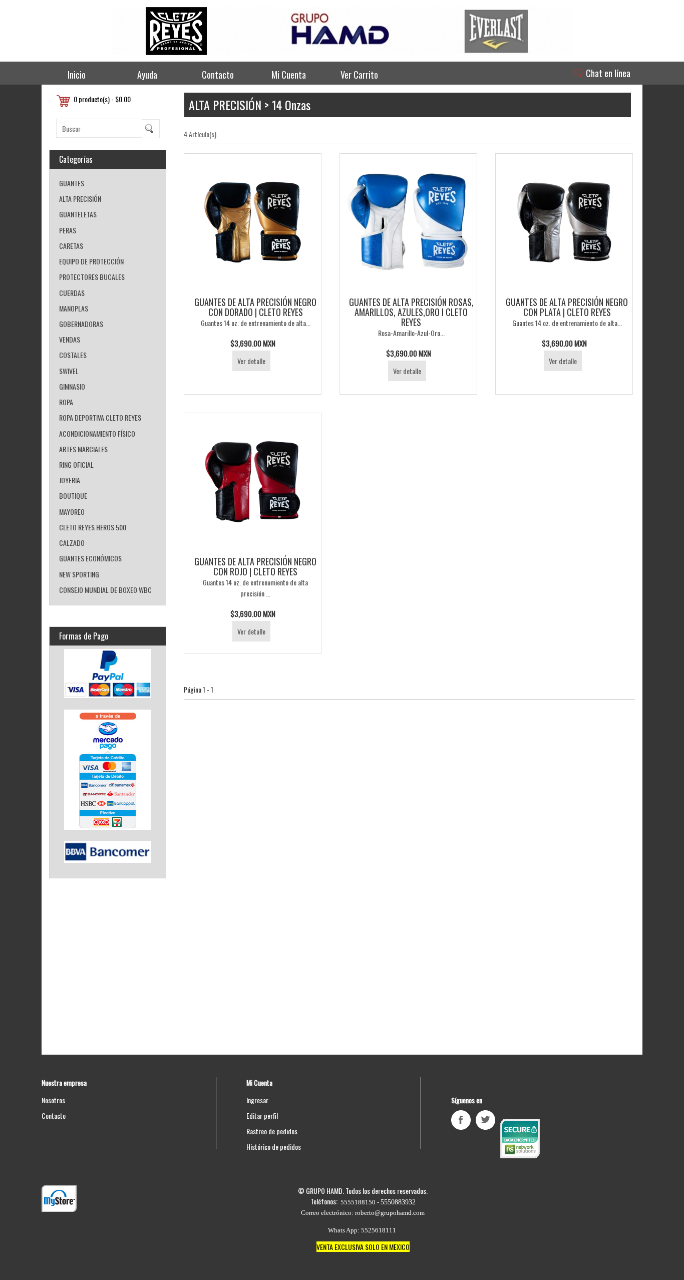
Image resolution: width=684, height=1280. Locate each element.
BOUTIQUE (73, 495)
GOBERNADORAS (81, 323)
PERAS (67, 230)
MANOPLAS (73, 308)
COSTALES (73, 355)
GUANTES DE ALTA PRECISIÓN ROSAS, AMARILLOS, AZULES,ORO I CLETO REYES (411, 312)
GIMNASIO (72, 386)
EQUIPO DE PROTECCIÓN (91, 261)
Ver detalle (251, 361)
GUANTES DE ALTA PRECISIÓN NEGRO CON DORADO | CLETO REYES (255, 306)
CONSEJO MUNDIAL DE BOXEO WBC (105, 589)
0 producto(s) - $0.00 (102, 99)
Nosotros (53, 1100)
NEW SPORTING (79, 574)
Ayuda (147, 74)
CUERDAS (72, 292)
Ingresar (257, 1100)
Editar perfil (262, 1115)
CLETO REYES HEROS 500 (92, 527)
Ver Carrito (359, 74)
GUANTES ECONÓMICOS (90, 558)
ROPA (66, 402)
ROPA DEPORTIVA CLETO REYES (100, 417)
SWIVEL (69, 371)
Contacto (218, 74)
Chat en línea (607, 73)
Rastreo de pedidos (271, 1131)
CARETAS (71, 245)
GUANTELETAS (78, 214)
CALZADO (72, 542)
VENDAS (69, 339)
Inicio (77, 74)
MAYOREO (72, 511)
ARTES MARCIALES (83, 449)
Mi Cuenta (288, 74)
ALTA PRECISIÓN (80, 198)
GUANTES (71, 183)
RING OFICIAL (76, 464)
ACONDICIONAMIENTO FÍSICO (97, 433)
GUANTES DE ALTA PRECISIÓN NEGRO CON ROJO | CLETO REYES (255, 566)
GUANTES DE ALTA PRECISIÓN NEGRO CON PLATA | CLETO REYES (567, 306)
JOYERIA (69, 480)
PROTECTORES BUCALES (92, 276)
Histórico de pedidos (273, 1146)
